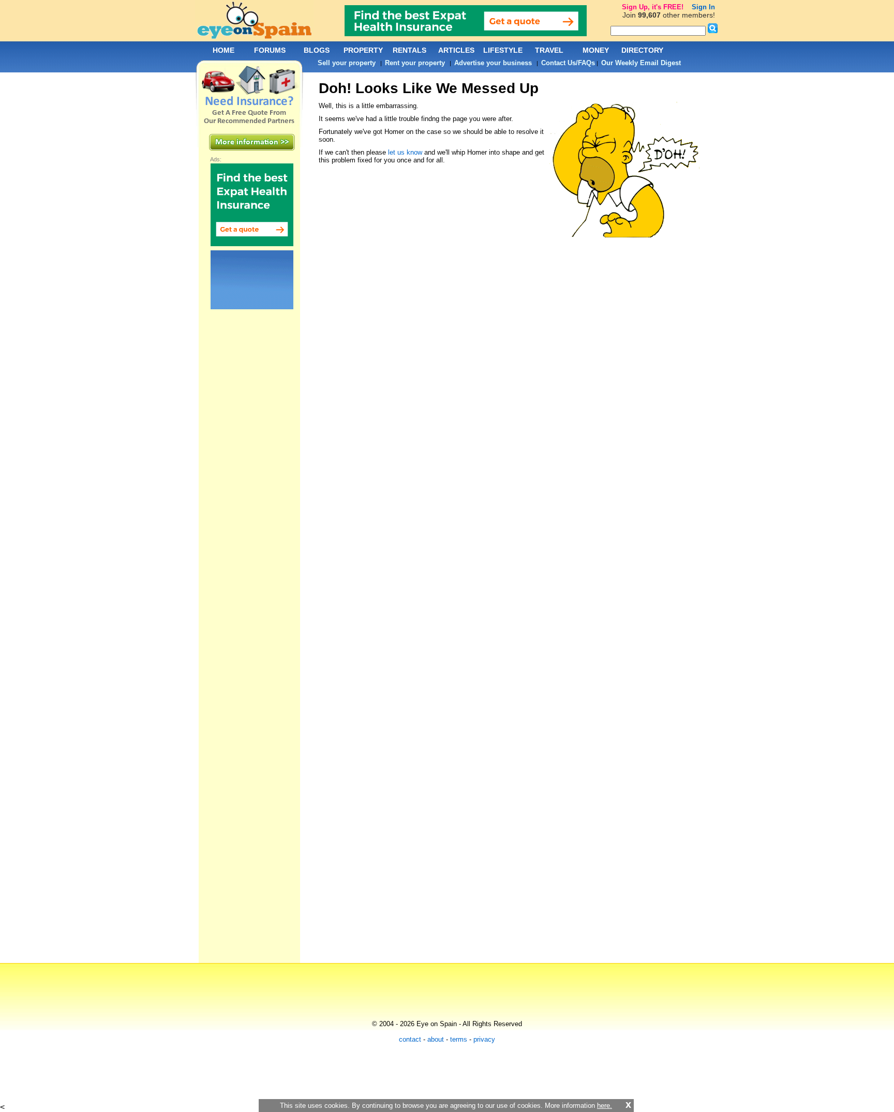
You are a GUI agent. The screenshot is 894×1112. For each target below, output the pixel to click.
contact (410, 1039)
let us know (405, 152)
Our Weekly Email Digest (641, 63)
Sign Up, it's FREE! (652, 7)
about (435, 1039)
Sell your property (347, 63)
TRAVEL (549, 50)
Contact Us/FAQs (568, 63)
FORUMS (270, 50)
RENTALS (409, 50)
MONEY (596, 50)
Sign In (703, 7)
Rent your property (415, 63)
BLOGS (317, 50)
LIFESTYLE (503, 50)
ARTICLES (456, 50)
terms (458, 1039)
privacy (484, 1039)
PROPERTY (363, 50)
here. (604, 1105)
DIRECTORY (642, 50)
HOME (223, 50)
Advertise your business (493, 63)
